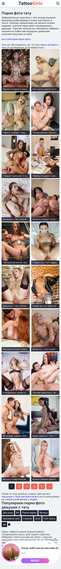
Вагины (44, 512)
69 (17, 512)
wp (4, 524)
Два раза (8, 512)
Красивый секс (11, 518)
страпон (27, 518)
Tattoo (30, 3)
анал (37, 518)
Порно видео (29, 512)
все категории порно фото (16, 39)
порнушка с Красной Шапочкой (19, 496)
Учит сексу (49, 518)
